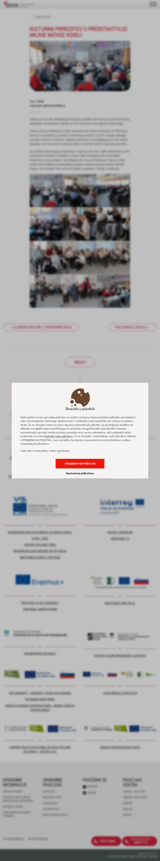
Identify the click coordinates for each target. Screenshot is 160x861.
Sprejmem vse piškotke (80, 463)
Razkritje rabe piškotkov (58, 436)
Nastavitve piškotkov (80, 473)
